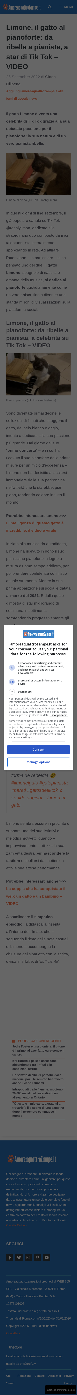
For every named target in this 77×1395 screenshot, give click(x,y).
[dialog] (38, 697)
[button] (38, 692)
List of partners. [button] (59, 715)
